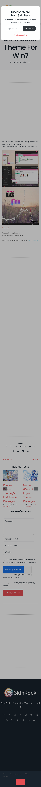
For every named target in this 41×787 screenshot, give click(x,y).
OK (20, 782)
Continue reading (20, 35)
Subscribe (29, 28)
